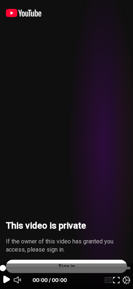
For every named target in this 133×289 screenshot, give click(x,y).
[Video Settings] (126, 280)
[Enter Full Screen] (116, 280)
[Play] (6, 279)
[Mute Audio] (17, 280)
